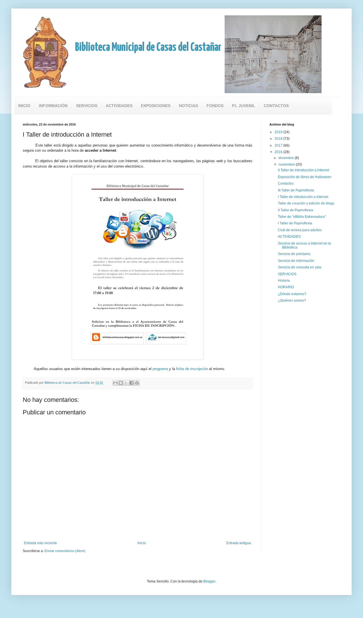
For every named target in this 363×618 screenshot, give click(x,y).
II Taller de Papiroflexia (295, 210)
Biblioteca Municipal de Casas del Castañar (148, 47)
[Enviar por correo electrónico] (115, 383)
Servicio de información (296, 261)
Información (53, 105)
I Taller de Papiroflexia (295, 223)
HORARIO (286, 287)
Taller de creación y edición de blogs (306, 203)
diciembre (286, 158)
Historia (284, 281)
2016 (279, 152)
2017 (279, 145)
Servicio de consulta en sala (299, 267)
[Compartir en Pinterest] (137, 383)
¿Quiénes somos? (292, 300)
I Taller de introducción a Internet (303, 197)
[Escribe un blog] (121, 383)
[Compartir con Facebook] (131, 383)
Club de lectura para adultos (300, 230)
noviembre (287, 164)
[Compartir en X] (126, 383)
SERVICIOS (287, 274)
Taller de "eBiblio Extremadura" (302, 217)
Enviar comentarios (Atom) (65, 551)
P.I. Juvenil (243, 105)
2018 (279, 139)
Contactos (276, 105)
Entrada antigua (238, 543)
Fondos (214, 105)
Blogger (209, 581)
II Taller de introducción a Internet (303, 170)
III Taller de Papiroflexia (296, 190)
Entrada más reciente (40, 543)
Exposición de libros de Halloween (305, 177)
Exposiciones (155, 105)
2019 (279, 132)
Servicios (86, 105)
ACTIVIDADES (289, 237)
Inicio (24, 105)
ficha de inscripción (192, 369)
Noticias (188, 105)
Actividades (119, 105)
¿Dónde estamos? (292, 294)
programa (160, 369)
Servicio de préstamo (294, 254)
